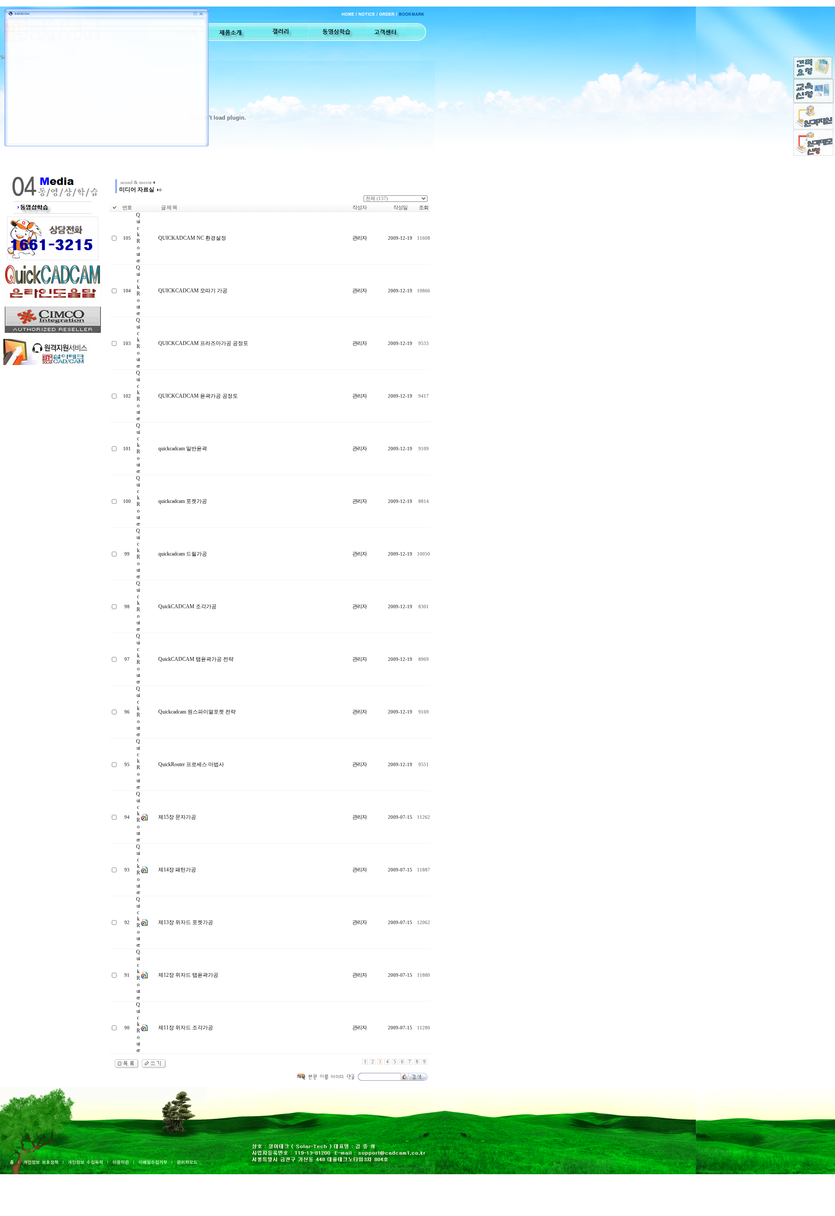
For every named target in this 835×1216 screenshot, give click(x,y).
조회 (423, 207)
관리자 (359, 238)
